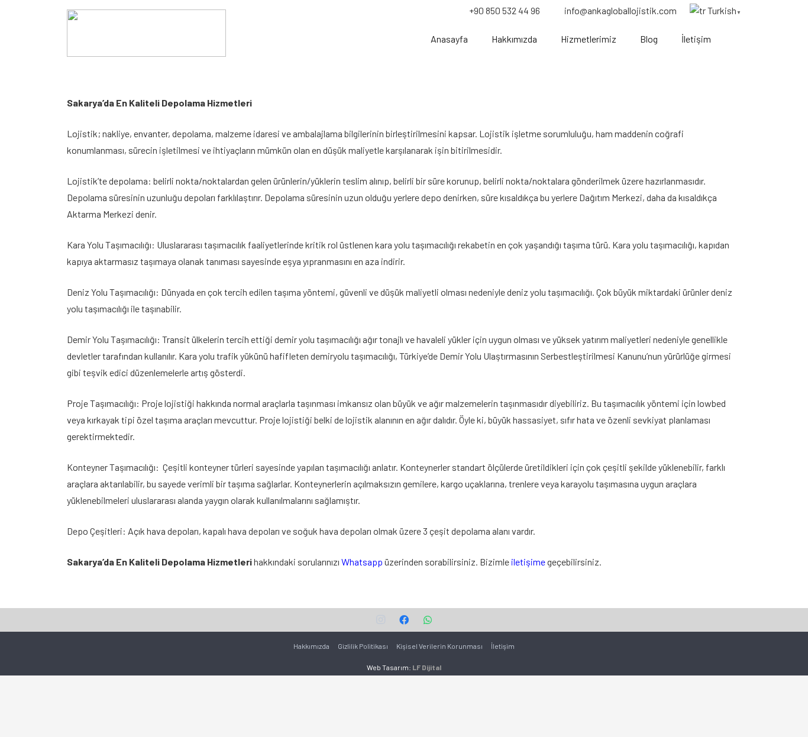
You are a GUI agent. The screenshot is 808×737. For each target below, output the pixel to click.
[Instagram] (380, 620)
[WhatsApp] (427, 620)
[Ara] (734, 39)
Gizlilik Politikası (363, 646)
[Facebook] (404, 620)
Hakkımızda (311, 646)
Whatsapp (362, 561)
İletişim (503, 646)
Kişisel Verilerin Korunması (439, 646)
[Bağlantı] (146, 33)
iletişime (528, 561)
